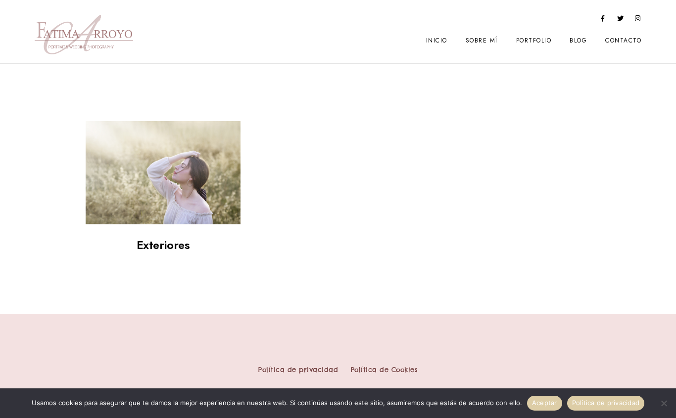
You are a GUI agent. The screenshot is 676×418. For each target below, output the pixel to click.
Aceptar (544, 403)
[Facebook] (603, 20)
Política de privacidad (298, 370)
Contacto (623, 40)
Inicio (436, 40)
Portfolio (534, 40)
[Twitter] (621, 20)
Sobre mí (482, 40)
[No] (664, 403)
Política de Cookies (384, 370)
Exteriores (163, 245)
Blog (578, 40)
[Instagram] (638, 20)
